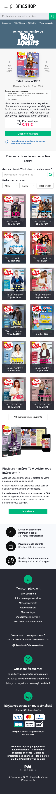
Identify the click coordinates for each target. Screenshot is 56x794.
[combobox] (24, 16)
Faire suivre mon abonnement (28, 622)
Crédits (15, 758)
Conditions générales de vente (28, 751)
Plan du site (41, 755)
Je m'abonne (28, 511)
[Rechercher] (50, 174)
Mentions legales (20, 746)
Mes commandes (28, 608)
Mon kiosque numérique (28, 617)
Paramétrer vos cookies (32, 758)
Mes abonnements (28, 603)
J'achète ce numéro (28, 133)
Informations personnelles (28, 598)
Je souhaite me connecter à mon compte (28, 674)
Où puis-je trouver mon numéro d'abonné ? (28, 679)
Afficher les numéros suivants (28, 417)
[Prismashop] (23, 6)
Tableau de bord (28, 594)
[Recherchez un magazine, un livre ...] (52, 16)
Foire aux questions (35, 645)
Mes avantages (28, 612)
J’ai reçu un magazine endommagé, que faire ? (28, 683)
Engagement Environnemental (28, 748)
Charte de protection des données (25, 754)
